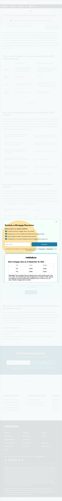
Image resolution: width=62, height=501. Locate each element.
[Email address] (17, 244)
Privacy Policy (50, 248)
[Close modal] (56, 222)
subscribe (44, 244)
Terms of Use (41, 248)
